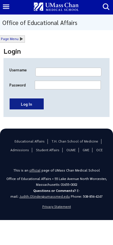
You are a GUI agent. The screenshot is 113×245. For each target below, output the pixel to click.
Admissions (19, 150)
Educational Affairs (29, 141)
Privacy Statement (56, 206)
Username (18, 70)
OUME (71, 150)
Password (17, 85)
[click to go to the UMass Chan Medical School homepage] (56, 7)
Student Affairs (47, 150)
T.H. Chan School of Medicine (75, 141)
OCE (99, 150)
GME (86, 150)
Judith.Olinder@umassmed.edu (44, 196)
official (35, 170)
